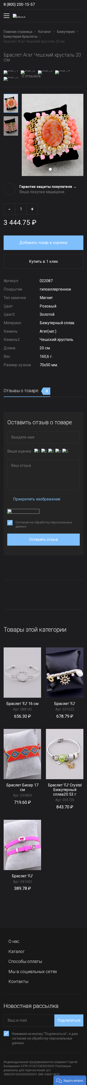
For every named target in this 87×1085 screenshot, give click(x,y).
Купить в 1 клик (43, 261)
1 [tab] (50, 169)
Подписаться (68, 1020)
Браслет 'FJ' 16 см (22, 703)
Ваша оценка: (19, 451)
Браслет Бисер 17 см (22, 787)
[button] (69, 1080)
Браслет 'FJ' (64, 703)
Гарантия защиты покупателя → (48, 186)
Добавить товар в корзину (43, 242)
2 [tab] (55, 169)
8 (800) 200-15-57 (19, 4)
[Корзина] (79, 16)
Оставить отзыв (43, 539)
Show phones (39, 4)
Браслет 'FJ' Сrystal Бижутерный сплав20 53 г (65, 790)
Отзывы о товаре (26, 390)
